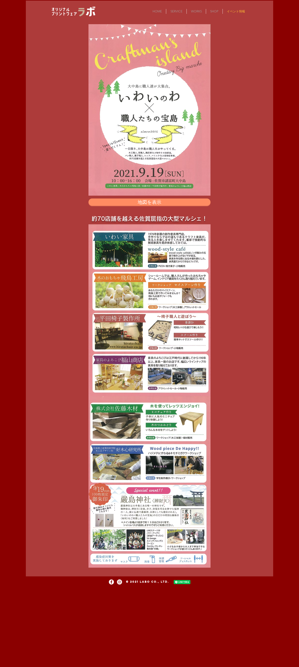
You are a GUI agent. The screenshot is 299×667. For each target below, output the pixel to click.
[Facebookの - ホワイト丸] (111, 582)
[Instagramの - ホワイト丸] (119, 582)
